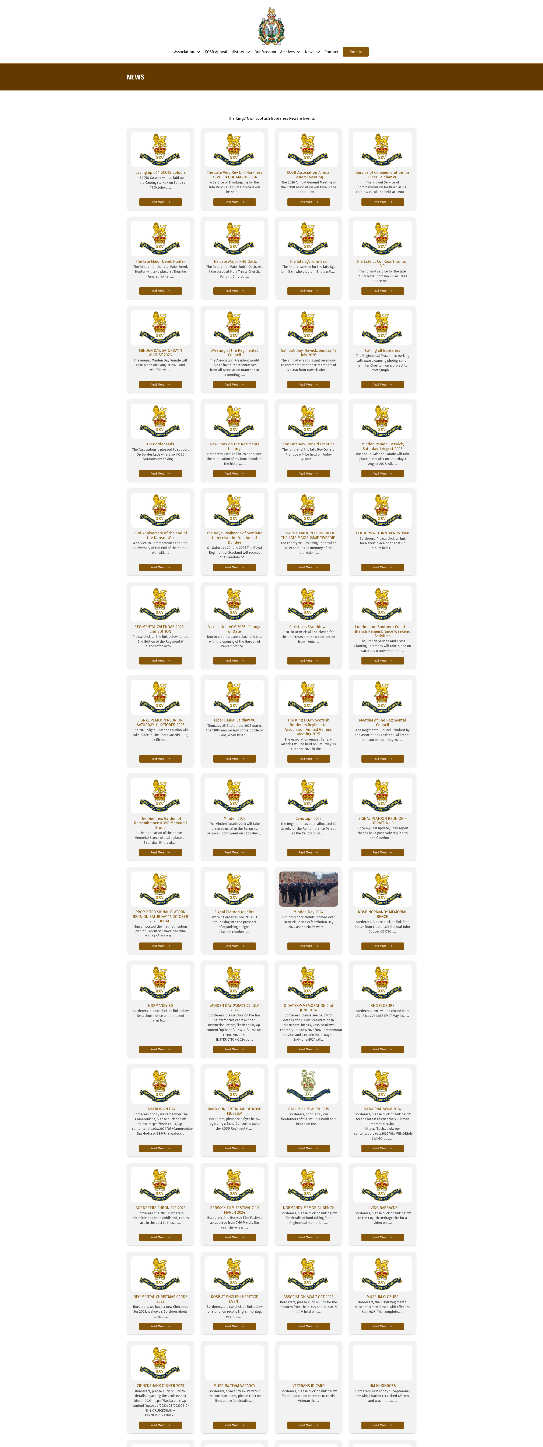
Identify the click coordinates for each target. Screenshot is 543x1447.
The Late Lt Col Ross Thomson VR (382, 263)
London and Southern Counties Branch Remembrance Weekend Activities (382, 631)
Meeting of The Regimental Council (382, 722)
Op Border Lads (160, 444)
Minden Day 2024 (308, 912)
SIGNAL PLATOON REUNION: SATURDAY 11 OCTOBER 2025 (160, 722)
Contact (331, 52)
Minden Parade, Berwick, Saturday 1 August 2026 (382, 446)
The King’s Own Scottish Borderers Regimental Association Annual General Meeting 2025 (308, 727)
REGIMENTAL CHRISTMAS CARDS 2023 (161, 1299)
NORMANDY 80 (160, 1005)
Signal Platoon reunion (234, 912)
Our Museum (265, 52)
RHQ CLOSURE (383, 1005)
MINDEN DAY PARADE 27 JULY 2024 (234, 1008)
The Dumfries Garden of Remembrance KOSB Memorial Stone (160, 823)
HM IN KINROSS (382, 1385)
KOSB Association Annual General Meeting (308, 174)
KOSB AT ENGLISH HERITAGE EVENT (234, 1299)
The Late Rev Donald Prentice (308, 444)
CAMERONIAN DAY (161, 1109)
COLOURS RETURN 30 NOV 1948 (382, 533)
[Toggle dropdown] (198, 52)
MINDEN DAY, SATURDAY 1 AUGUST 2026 (160, 352)
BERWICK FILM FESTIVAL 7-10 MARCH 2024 (234, 1210)
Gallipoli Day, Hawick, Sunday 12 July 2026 (308, 352)
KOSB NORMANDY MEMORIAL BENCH (382, 914)
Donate (355, 52)
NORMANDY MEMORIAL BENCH (308, 1207)
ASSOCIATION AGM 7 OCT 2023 (308, 1296)
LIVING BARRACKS (382, 1207)
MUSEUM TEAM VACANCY (234, 1385)
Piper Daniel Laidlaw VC (234, 720)
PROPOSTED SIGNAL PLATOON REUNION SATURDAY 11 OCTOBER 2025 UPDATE (160, 916)
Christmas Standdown (308, 626)
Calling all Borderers (382, 350)
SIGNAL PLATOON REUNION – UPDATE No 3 (382, 821)
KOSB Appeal (216, 52)
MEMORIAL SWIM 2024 (382, 1109)
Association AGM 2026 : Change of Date (234, 629)
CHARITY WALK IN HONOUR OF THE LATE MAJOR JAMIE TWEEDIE (308, 535)
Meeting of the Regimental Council (234, 352)
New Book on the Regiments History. (234, 446)
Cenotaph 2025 (308, 818)
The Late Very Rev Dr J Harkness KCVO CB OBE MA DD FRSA (234, 174)
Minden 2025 (235, 818)
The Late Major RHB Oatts (234, 261)
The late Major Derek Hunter (160, 261)
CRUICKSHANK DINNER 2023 (160, 1385)
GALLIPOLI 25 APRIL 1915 (308, 1109)
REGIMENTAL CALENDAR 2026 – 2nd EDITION (160, 629)
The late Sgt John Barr (308, 261)
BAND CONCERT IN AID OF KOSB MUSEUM (234, 1111)
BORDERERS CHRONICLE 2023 (161, 1207)
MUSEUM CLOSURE (383, 1296)
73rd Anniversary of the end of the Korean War (160, 535)
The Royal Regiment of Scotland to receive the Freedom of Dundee (234, 538)
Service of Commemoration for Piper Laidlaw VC (382, 174)
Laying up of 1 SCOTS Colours (161, 172)
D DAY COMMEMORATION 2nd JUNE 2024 (308, 1008)
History (238, 52)
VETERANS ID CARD (308, 1385)
